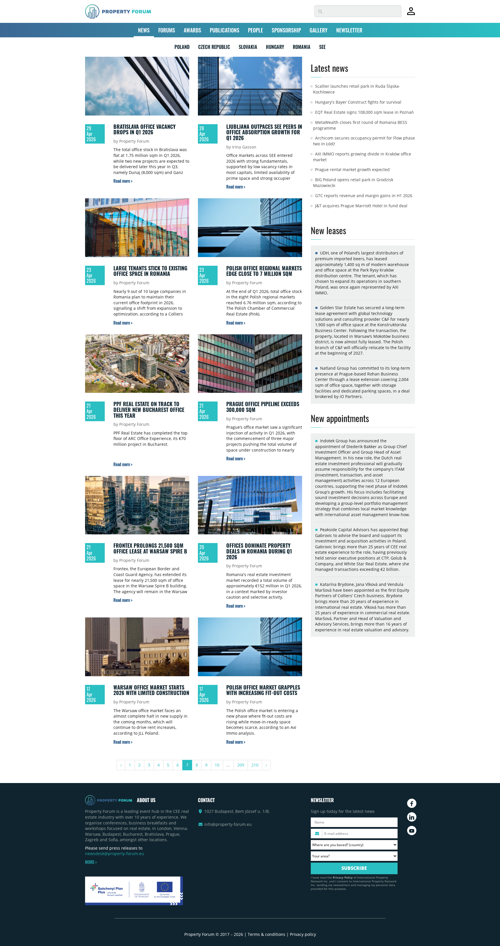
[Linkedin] (411, 817)
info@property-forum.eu (228, 824)
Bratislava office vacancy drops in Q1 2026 (144, 129)
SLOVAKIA (248, 48)
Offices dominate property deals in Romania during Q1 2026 (259, 551)
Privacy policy (303, 934)
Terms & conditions (266, 934)
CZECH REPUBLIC (214, 48)
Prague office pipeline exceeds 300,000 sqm (262, 406)
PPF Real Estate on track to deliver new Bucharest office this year (148, 409)
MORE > (91, 862)
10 (217, 765)
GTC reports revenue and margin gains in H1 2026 (363, 195)
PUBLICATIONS (224, 30)
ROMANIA (301, 48)
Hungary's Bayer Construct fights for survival (358, 102)
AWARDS (192, 30)
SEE (322, 48)
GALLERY (319, 30)
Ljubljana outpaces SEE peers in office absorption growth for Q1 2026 (264, 132)
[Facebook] (411, 803)
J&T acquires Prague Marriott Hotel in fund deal (361, 205)
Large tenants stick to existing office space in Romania (150, 271)
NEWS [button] (144, 30)
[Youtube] (411, 830)
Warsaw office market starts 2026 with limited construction (151, 690)
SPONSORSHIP (286, 30)
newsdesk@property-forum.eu (114, 853)
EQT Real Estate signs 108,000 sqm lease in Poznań (364, 112)
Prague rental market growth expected (352, 169)
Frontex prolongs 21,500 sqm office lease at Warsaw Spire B (150, 548)
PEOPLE (255, 30)
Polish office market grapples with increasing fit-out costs (263, 690)
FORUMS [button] (166, 30)
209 (240, 765)
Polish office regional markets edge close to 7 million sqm (264, 271)
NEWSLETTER (349, 30)
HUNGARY (275, 48)
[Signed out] (411, 13)
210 (254, 765)
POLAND (182, 48)
